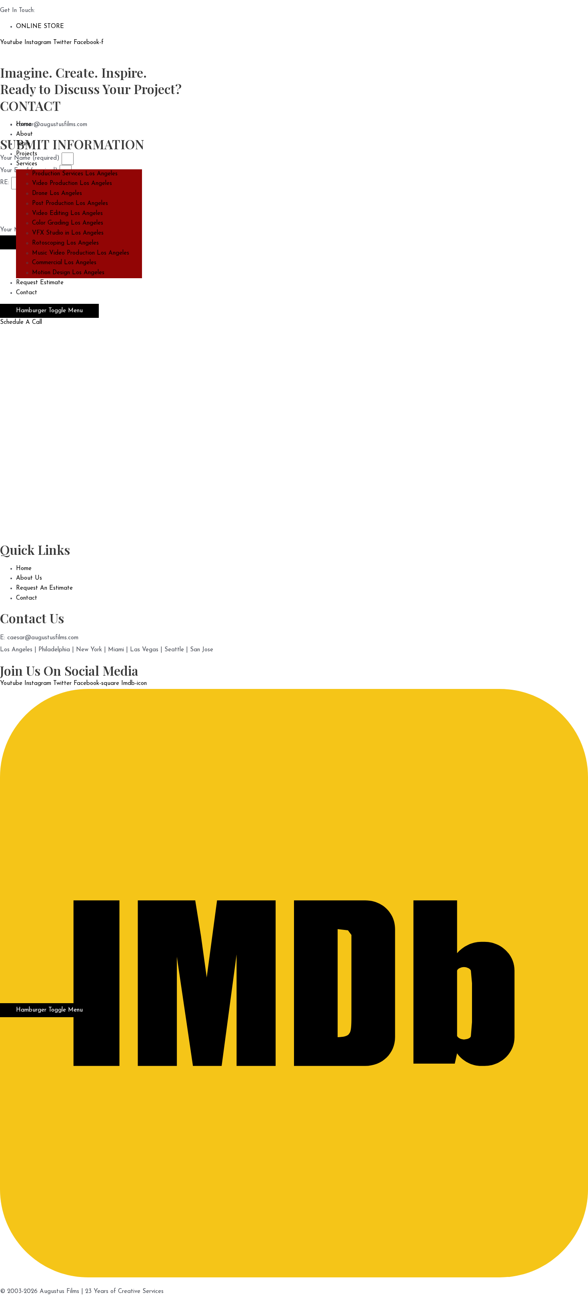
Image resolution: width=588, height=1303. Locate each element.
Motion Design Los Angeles (68, 273)
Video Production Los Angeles (72, 184)
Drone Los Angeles (57, 194)
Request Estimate (40, 283)
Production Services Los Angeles (75, 174)
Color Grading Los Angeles (67, 223)
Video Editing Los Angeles (67, 214)
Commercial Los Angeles (64, 263)
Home (24, 124)
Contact (26, 293)
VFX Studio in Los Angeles (68, 233)
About (24, 134)
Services (26, 164)
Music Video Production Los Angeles (80, 253)
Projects (26, 154)
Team (23, 144)
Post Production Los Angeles (70, 204)
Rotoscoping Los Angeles (65, 243)
